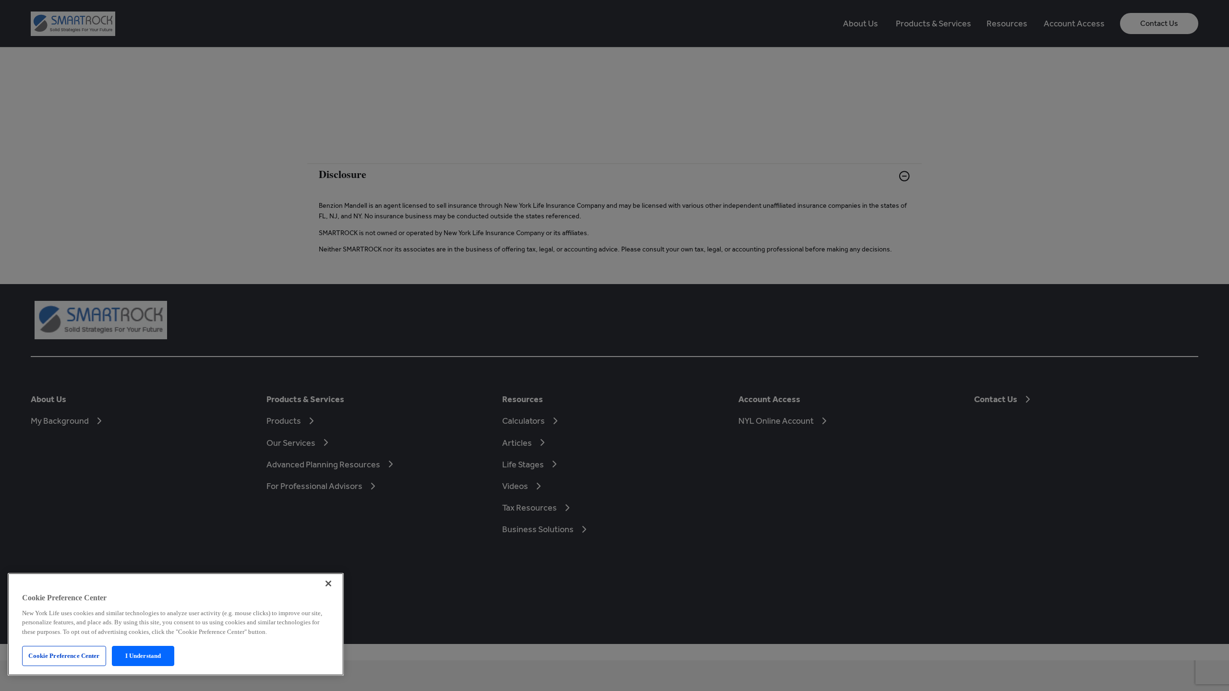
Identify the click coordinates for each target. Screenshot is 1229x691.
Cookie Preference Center (63, 655)
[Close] (328, 583)
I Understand (143, 655)
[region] (176, 624)
